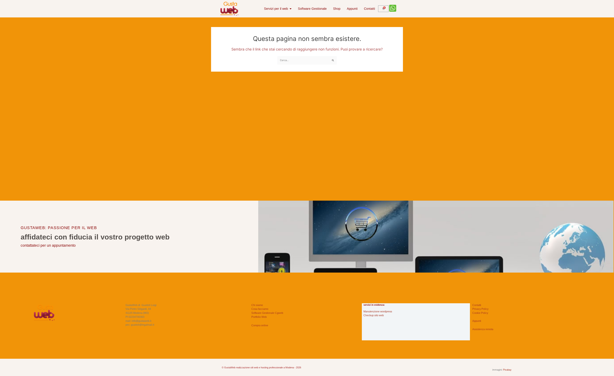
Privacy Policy (480, 309)
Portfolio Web (259, 317)
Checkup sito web (373, 315)
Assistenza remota (482, 329)
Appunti (352, 8)
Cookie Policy (480, 313)
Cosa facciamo (259, 309)
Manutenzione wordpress (377, 311)
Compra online (259, 325)
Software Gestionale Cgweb (267, 313)
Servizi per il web (276, 8)
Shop (336, 8)
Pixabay (507, 369)
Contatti (369, 8)
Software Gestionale (312, 8)
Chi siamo (257, 305)
